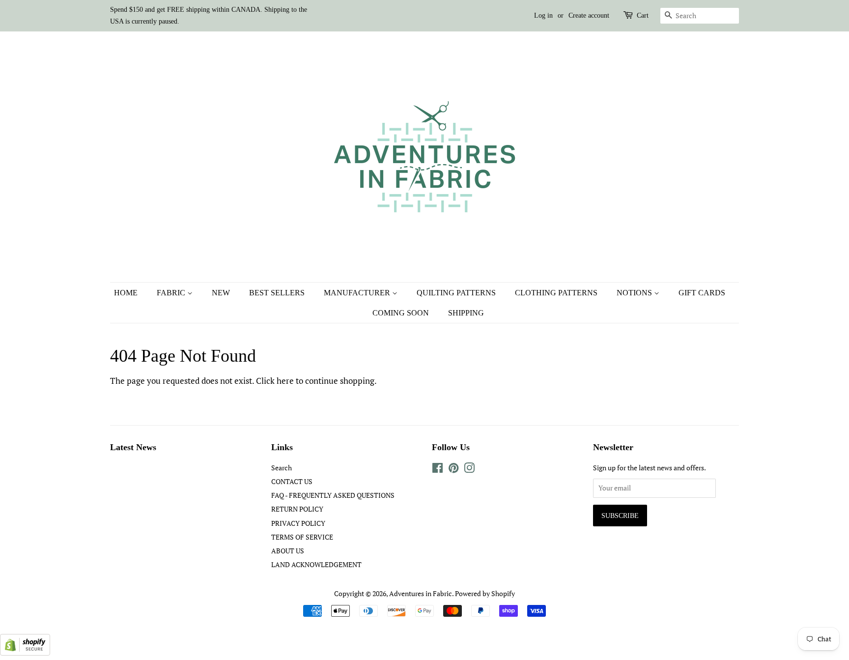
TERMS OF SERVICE (302, 537)
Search (281, 467)
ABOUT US (287, 550)
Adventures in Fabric (420, 593)
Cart (643, 15)
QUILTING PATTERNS (456, 292)
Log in (543, 15)
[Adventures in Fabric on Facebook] (437, 469)
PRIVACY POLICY (298, 523)
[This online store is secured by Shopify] (25, 652)
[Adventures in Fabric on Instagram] (469, 469)
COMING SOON (400, 313)
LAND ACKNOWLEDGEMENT (316, 564)
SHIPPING (466, 313)
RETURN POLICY (297, 509)
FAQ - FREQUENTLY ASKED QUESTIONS (333, 495)
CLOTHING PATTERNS (556, 292)
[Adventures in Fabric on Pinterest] (453, 469)
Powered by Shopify (485, 593)
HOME (126, 292)
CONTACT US (291, 481)
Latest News (133, 447)
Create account (588, 15)
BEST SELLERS (277, 292)
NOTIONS (635, 292)
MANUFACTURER (358, 292)
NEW (221, 292)
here (285, 380)
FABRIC (172, 292)
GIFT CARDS (702, 292)
